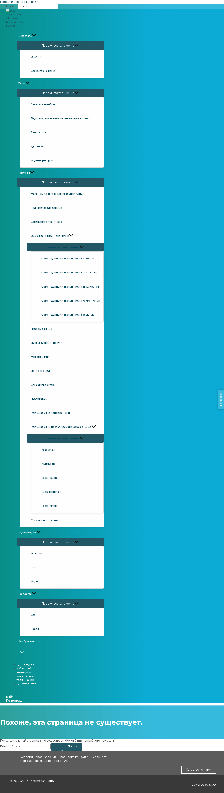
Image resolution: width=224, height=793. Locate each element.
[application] (34, 35)
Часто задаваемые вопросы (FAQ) (45, 761)
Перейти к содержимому (19, 2)
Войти (10, 696)
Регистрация (15, 700)
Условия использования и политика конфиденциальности (64, 757)
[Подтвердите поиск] (56, 747)
